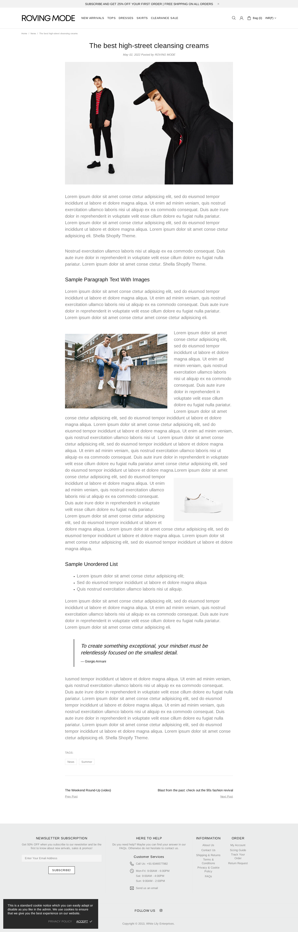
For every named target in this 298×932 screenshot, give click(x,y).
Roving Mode (48, 18)
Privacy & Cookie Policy (208, 869)
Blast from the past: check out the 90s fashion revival (195, 790)
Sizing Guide (238, 850)
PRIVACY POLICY (60, 921)
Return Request (238, 863)
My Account (237, 845)
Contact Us (208, 850)
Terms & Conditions (208, 861)
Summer (86, 761)
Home (24, 33)
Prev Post (71, 796)
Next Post (226, 796)
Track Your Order (238, 856)
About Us (208, 845)
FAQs (208, 876)
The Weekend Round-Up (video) (88, 790)
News (33, 33)
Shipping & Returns (208, 855)
